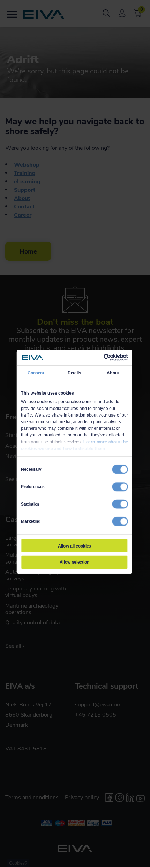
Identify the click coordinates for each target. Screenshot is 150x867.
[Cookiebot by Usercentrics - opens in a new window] (103, 357)
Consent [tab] (36, 372)
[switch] (120, 486)
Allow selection (75, 562)
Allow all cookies (74, 545)
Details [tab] (74, 372)
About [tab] (113, 372)
